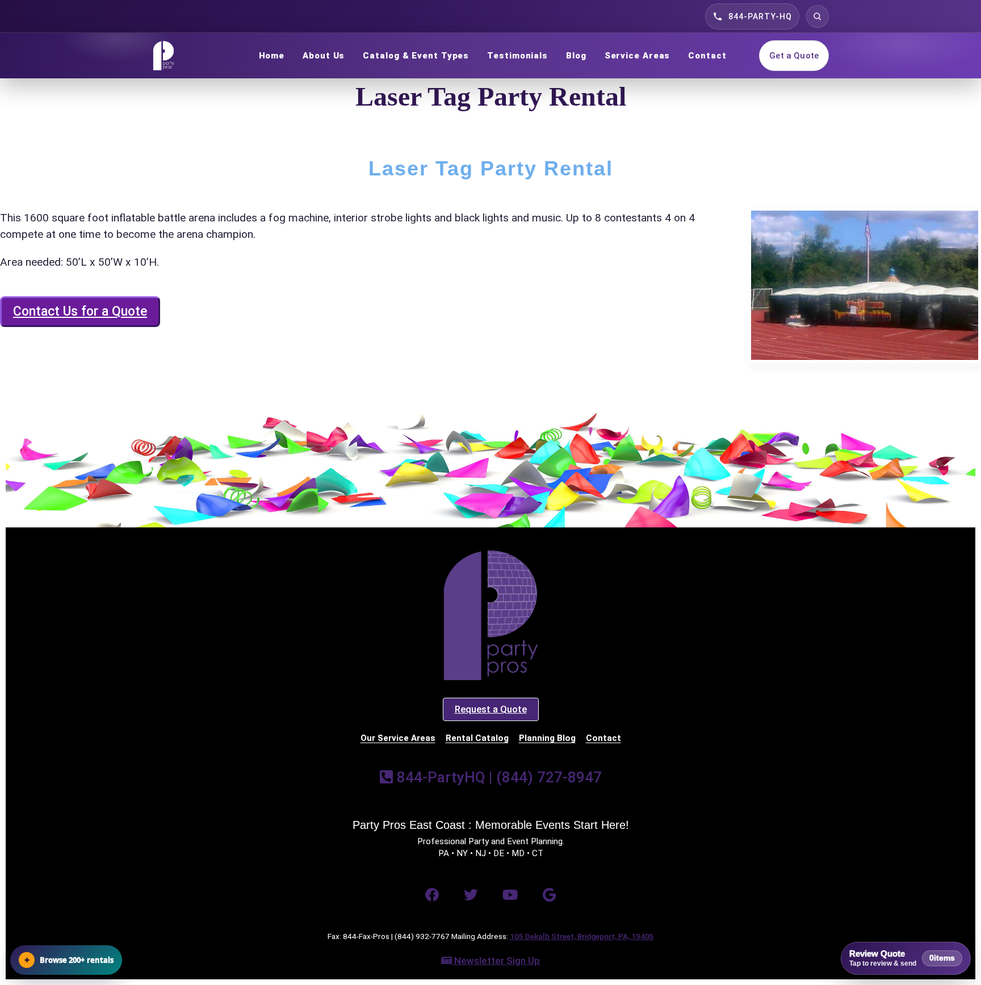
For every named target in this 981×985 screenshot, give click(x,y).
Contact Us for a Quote (80, 311)
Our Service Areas (397, 738)
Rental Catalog (477, 738)
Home (272, 56)
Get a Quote (794, 56)
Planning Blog (547, 738)
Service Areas (637, 56)
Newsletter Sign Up (496, 960)
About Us (324, 56)
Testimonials (517, 56)
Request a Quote (491, 709)
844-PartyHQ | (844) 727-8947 (497, 777)
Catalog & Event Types (416, 56)
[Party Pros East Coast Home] (189, 56)
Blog (576, 56)
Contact (707, 56)
